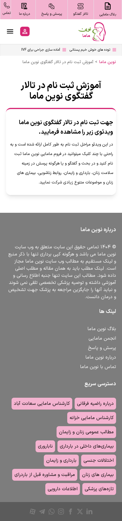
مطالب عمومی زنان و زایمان (86, 432)
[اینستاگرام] (61, 511)
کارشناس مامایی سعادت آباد (42, 403)
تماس (7, 13)
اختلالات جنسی (99, 460)
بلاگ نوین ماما (101, 329)
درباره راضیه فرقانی (95, 403)
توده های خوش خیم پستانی (90, 49)
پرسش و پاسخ (102, 347)
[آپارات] (33, 511)
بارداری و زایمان (61, 460)
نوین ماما (107, 62)
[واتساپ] (51, 511)
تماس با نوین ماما (98, 366)
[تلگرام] (42, 511)
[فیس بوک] (70, 511)
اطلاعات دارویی (63, 489)
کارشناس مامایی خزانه (92, 417)
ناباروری (45, 446)
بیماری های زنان (98, 474)
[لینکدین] (89, 511)
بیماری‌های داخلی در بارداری (87, 446)
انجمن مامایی (102, 338)
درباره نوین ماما (100, 357)
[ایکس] (80, 511)
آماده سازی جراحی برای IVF (40, 49)
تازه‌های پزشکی (99, 489)
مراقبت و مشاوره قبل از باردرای (45, 474)
